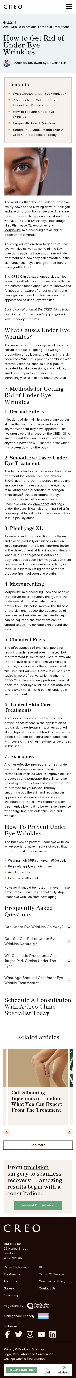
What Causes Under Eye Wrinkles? (39, 94)
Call (47, 1372)
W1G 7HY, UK (13, 1258)
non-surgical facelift (19, 513)
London (9, 1253)
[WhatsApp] (64, 1368)
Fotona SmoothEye (33, 221)
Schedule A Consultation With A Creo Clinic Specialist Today (38, 132)
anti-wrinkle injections (20, 27)
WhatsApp (64, 1372)
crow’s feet (41, 504)
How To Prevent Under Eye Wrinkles (33, 114)
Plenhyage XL (22, 226)
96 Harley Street (16, 1249)
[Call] (47, 1368)
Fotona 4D (45, 27)
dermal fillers (33, 420)
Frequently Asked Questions (35, 123)
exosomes (40, 226)
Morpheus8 (63, 27)
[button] (69, 7)
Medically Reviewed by (40, 63)
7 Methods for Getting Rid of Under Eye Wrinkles (35, 102)
